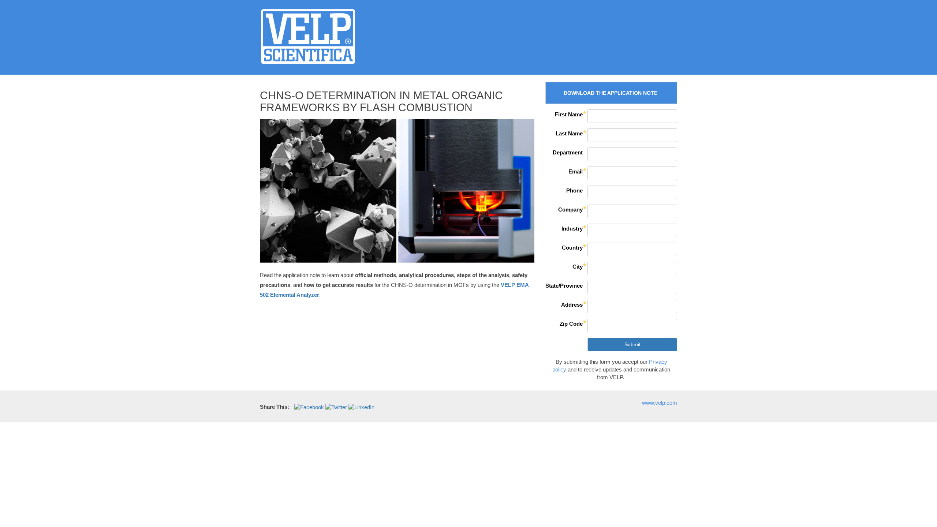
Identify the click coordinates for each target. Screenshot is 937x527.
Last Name (569, 133)
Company (570, 209)
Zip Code (571, 324)
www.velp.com (659, 403)
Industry (572, 228)
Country (572, 247)
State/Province (564, 286)
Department (568, 152)
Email (575, 171)
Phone (574, 190)
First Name (569, 114)
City (577, 267)
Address (572, 305)
